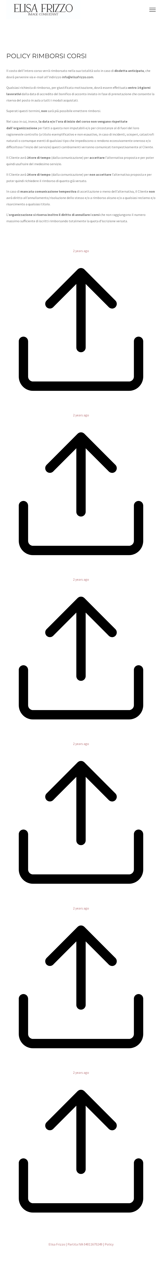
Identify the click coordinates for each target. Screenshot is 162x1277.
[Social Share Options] (81, 402)
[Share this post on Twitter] (79, 409)
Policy (109, 1244)
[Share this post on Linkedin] (82, 409)
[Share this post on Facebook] (77, 409)
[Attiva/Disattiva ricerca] (140, 9)
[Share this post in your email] (85, 409)
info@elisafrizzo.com (77, 77)
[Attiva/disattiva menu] (152, 10)
